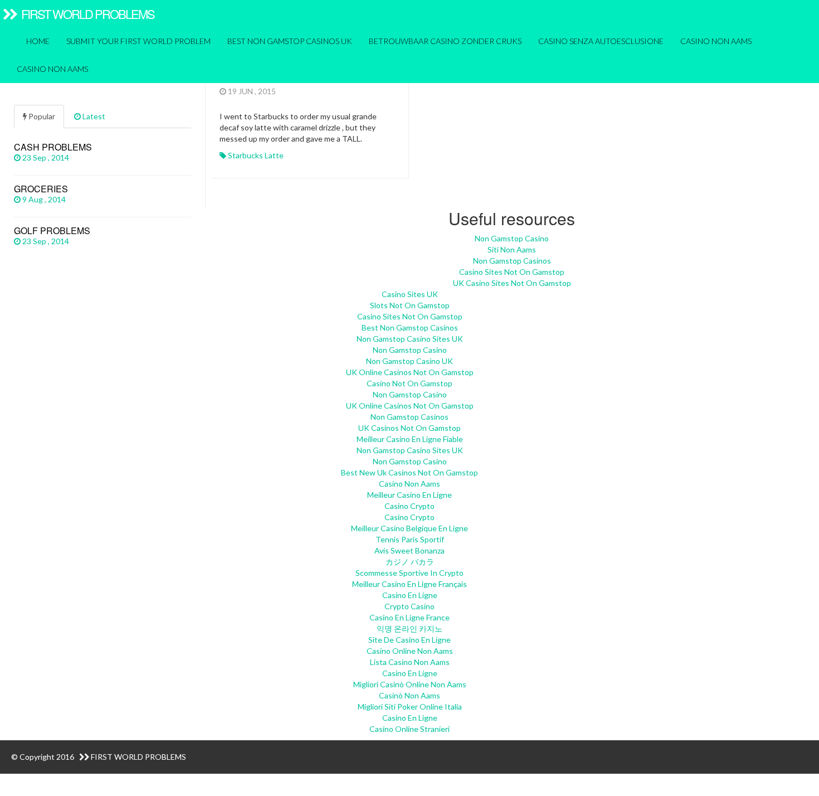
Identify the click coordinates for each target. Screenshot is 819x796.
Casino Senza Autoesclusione (601, 41)
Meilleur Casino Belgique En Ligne (409, 528)
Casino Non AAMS (716, 41)
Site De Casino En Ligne (409, 639)
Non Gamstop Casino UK (409, 361)
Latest (93, 116)
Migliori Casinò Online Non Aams (409, 684)
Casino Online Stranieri (409, 729)
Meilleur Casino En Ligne (409, 494)
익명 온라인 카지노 (409, 628)
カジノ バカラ (410, 561)
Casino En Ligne (409, 595)
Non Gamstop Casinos (512, 260)
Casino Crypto (409, 506)
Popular (41, 116)
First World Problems (86, 13)
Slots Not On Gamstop (410, 305)
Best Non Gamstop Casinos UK (289, 41)
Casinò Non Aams (409, 695)
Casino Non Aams (52, 69)
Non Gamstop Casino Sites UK (410, 338)
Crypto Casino (409, 606)
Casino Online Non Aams (410, 651)
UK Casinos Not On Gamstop (409, 428)
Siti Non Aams (512, 249)
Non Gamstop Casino (512, 238)
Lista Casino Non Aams (410, 662)
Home (37, 41)
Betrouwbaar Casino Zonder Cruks (445, 41)
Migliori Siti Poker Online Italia (410, 706)
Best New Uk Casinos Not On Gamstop (409, 472)
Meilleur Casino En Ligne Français (409, 584)
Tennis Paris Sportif (410, 539)
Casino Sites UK (410, 294)
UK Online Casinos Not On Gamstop (410, 372)
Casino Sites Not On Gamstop (511, 271)
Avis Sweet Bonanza (409, 550)
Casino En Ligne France (409, 617)
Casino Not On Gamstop (409, 383)
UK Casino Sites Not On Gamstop (512, 283)
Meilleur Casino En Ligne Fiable (410, 439)
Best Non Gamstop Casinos (410, 327)
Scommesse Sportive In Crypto (409, 572)
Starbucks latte (256, 155)
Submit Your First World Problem (138, 41)
